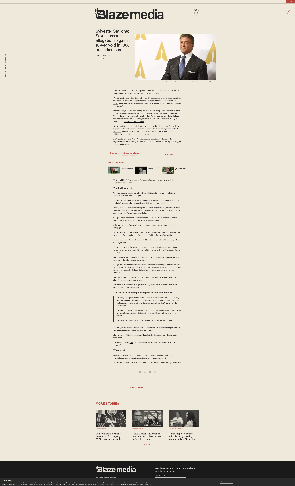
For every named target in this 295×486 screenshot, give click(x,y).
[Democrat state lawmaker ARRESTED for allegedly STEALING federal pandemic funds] (111, 418)
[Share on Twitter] (145, 372)
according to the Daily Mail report (162, 208)
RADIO (196, 12)
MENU (287, 11)
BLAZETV (196, 13)
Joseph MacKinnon (176, 429)
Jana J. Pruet (103, 56)
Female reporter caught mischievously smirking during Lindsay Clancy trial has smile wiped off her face (183, 437)
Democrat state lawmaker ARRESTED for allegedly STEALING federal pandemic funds (110, 437)
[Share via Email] (150, 372)
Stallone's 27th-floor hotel (147, 240)
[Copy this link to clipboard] (154, 372)
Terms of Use (132, 155)
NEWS (195, 9)
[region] (147, 482)
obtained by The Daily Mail (134, 121)
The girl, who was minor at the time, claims (129, 265)
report (137, 134)
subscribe (290, 1)
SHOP (195, 15)
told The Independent (128, 180)
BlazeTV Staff (137, 429)
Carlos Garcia (101, 429)
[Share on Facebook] (140, 372)
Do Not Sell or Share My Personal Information (106, 477)
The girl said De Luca (145, 250)
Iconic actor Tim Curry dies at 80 (153, 168)
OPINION (196, 10)
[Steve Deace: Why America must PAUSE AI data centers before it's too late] (147, 418)
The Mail (116, 193)
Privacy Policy (125, 155)
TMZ (131, 342)
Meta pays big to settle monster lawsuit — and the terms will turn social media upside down (181, 169)
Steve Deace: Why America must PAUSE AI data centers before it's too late (146, 437)
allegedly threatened (154, 285)
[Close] (292, 481)
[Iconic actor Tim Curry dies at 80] (141, 170)
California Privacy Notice (115, 476)
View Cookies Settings (226, 481)
